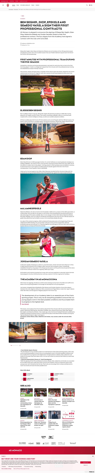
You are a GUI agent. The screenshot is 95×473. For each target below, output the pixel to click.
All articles (16, 9)
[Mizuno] (51, 437)
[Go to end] (20, 345)
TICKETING (12, 1)
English (3, 456)
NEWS (13, 5)
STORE (16, 1)
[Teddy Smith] (53, 443)
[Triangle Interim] (46, 443)
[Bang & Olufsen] (61, 443)
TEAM (17, 5)
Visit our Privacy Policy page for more (21, 468)
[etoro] (73, 443)
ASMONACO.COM (4, 1)
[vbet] (31, 443)
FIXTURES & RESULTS (25, 5)
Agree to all (85, 462)
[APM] (43, 437)
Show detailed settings (6, 468)
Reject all (85, 465)
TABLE (32, 5)
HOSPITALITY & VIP (23, 1)
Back (23, 15)
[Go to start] (9, 345)
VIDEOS (37, 5)
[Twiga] (38, 443)
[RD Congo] (22, 443)
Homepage (11, 9)
